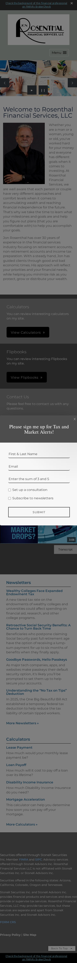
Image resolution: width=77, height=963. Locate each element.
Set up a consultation (29, 490)
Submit (39, 512)
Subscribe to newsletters (32, 498)
